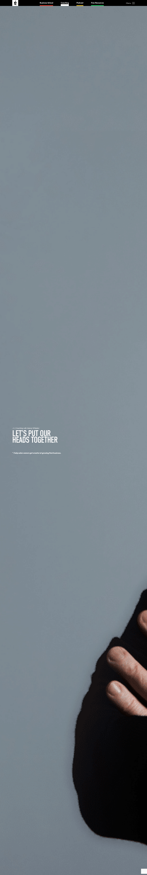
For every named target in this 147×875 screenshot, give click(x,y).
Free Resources (97, 2)
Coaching (65, 2)
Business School (46, 2)
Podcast (79, 2)
